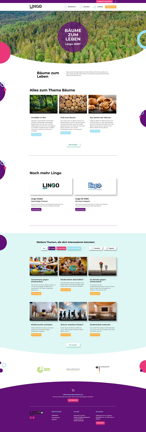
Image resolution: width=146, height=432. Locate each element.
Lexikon (100, 7)
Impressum (55, 415)
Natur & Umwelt (75, 248)
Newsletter (110, 7)
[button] (76, 7)
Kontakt (54, 419)
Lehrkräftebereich (104, 1)
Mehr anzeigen (73, 144)
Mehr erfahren (36, 134)
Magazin (86, 7)
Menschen (62, 248)
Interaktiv (72, 7)
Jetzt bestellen (73, 400)
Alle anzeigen (73, 345)
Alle (44, 248)
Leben (53, 248)
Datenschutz (56, 417)
